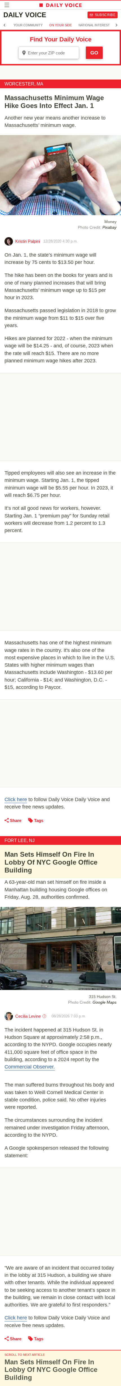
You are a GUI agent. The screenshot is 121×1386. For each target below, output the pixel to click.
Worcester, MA (24, 83)
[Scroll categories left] (4, 25)
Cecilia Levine (28, 1016)
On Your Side (60, 25)
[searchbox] (52, 52)
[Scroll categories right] (116, 25)
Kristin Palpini (27, 241)
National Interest (94, 25)
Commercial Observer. (30, 1067)
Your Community (28, 25)
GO (94, 53)
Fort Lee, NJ (20, 840)
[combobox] (48, 53)
